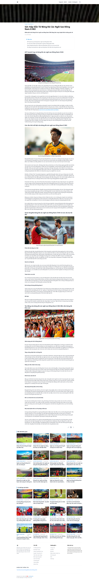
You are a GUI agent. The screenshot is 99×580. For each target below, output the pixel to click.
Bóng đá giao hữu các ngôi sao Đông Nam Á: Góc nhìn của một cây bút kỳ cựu (74, 463)
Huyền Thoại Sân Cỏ (29, 24)
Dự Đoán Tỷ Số (70, 499)
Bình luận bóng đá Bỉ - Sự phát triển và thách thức (41, 502)
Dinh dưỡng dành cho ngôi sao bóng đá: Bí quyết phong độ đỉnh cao (41, 463)
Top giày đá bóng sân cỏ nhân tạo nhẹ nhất (57, 502)
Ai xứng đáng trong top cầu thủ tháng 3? (24, 502)
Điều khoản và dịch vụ (55, 553)
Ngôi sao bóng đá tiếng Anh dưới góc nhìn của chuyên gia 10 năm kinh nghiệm (74, 446)
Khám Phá (36, 564)
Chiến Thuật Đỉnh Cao (20, 535)
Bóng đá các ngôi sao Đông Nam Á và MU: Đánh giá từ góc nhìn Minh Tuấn (40, 481)
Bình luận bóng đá (37, 499)
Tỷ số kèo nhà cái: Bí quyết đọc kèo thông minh (27, 569)
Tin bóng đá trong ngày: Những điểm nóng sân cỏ (39, 519)
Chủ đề (65, 2)
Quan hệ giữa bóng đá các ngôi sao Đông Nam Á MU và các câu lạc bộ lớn (43, 45)
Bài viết (70, 2)
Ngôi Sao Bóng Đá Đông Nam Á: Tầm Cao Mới (74, 481)
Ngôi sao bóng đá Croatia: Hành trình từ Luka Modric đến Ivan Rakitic (57, 481)
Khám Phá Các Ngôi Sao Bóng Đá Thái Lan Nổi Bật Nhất (40, 446)
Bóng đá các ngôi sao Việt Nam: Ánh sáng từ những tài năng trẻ (24, 481)
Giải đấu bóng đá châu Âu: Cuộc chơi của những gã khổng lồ (73, 519)
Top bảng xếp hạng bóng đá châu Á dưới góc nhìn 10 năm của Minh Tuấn (40, 536)
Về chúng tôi (74, 2)
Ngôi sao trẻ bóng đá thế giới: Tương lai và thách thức (57, 446)
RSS (51, 557)
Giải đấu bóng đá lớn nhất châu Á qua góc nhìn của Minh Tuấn (74, 536)
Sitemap (52, 558)
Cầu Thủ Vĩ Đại (20, 499)
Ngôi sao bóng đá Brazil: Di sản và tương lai (23, 463)
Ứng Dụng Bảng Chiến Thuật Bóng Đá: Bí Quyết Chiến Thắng (24, 538)
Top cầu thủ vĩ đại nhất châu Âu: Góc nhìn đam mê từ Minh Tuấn (57, 519)
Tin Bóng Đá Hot (37, 517)
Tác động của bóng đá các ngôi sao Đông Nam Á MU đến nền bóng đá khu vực (44, 47)
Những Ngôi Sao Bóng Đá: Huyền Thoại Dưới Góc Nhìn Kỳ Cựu (57, 463)
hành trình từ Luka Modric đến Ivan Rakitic (49, 109)
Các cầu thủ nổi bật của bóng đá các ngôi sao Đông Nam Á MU (40, 43)
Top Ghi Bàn (36, 562)
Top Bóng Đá (53, 499)
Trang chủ (61, 2)
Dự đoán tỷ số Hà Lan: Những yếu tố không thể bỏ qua (57, 536)
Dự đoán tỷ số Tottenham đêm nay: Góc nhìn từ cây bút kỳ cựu (74, 502)
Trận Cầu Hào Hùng (71, 517)
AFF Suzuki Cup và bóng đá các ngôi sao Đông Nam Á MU (39, 41)
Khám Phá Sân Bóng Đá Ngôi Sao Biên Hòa (24, 446)
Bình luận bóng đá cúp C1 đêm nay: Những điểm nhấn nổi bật (24, 519)
